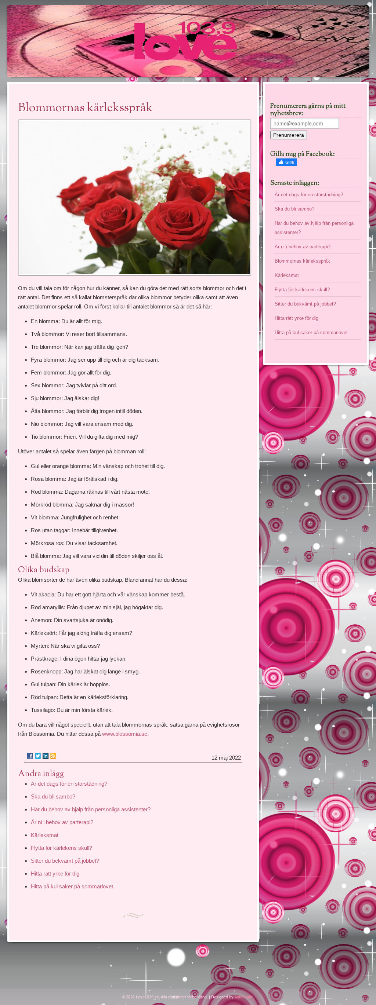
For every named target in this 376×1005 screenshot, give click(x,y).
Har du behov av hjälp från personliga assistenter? (91, 809)
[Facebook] (30, 756)
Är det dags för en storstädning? (69, 784)
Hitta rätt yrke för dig (55, 873)
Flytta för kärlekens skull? (61, 848)
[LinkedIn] (45, 756)
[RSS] (53, 756)
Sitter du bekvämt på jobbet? (65, 861)
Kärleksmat (44, 835)
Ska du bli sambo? (53, 796)
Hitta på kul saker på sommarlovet (72, 886)
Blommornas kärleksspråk (302, 261)
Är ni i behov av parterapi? (62, 822)
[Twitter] (38, 756)
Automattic (243, 997)
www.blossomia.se (124, 734)
